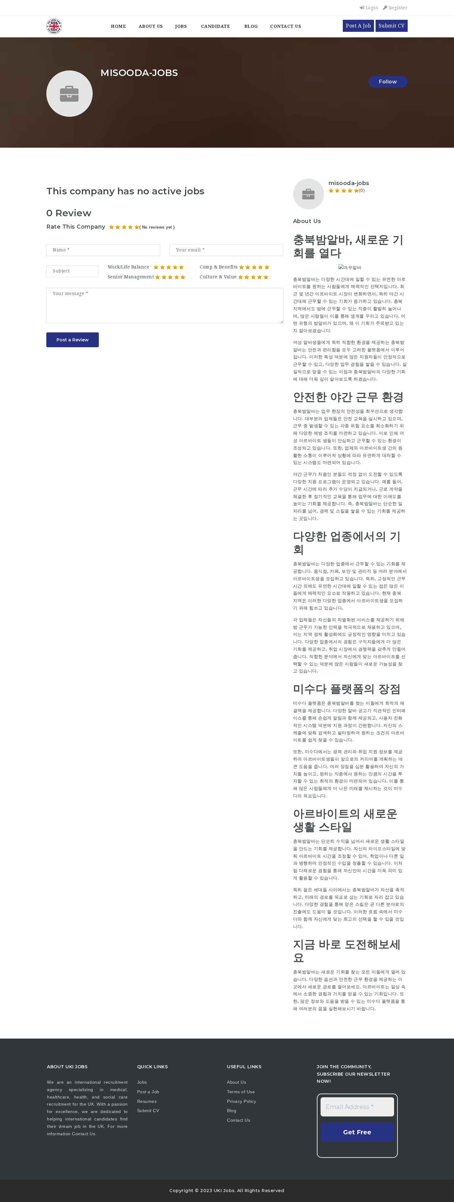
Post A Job (358, 26)
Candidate (215, 26)
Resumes (147, 1101)
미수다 (373, 1001)
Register (398, 7)
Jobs (181, 26)
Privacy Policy (241, 1101)
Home (118, 26)
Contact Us (285, 26)
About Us (151, 26)
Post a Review (73, 340)
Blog (251, 26)
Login (371, 7)
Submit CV (392, 26)
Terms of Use (241, 1091)
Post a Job (148, 1091)
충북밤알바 (338, 703)
